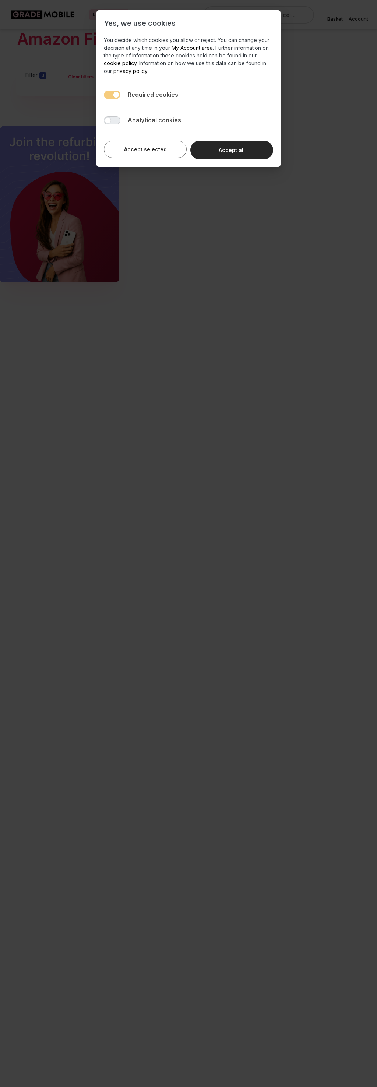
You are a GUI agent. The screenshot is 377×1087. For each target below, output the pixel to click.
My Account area (192, 48)
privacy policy (130, 71)
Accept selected (145, 149)
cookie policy (120, 63)
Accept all (232, 150)
